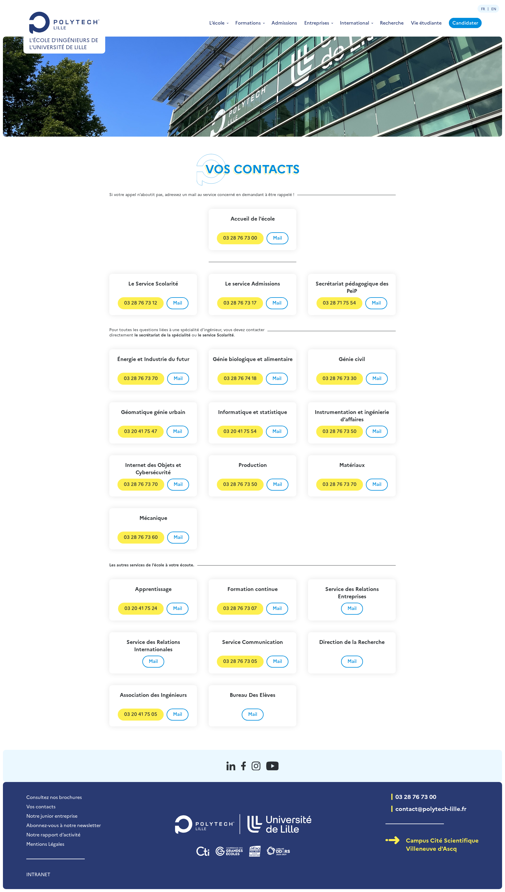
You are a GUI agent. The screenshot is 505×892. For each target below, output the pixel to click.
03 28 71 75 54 (339, 302)
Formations (248, 22)
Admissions (284, 22)
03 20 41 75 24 (140, 608)
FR (483, 8)
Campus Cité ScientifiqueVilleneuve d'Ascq (442, 844)
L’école (216, 22)
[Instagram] (256, 766)
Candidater (465, 22)
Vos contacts (41, 806)
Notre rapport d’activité (53, 834)
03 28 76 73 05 (240, 661)
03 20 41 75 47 (140, 431)
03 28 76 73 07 (240, 608)
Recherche (392, 22)
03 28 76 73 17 (240, 302)
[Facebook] (243, 766)
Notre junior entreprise (51, 815)
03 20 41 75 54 (240, 431)
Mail (277, 237)
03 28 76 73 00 (240, 237)
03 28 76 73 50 (340, 431)
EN (493, 8)
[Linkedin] (230, 766)
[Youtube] (272, 766)
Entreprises (316, 22)
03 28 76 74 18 (240, 378)
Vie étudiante (426, 22)
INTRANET (38, 874)
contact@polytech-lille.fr (430, 808)
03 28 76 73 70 (141, 378)
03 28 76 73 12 (140, 302)
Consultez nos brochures (54, 797)
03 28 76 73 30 (340, 378)
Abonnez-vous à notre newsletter (63, 825)
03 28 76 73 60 (141, 537)
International (354, 22)
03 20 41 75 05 (140, 714)
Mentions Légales (45, 844)
